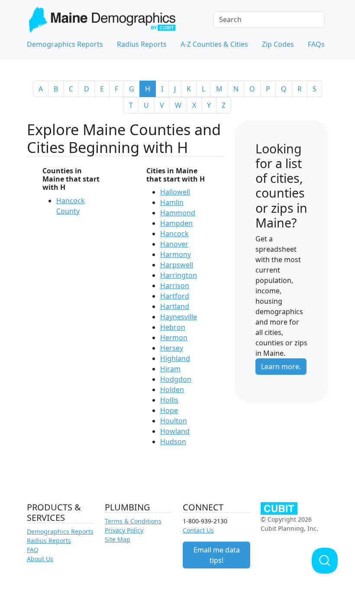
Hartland (174, 306)
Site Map (117, 539)
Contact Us (198, 530)
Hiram (170, 368)
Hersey (171, 348)
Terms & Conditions (133, 521)
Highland (175, 358)
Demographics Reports (65, 44)
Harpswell (176, 265)
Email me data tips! (217, 555)
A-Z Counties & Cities (214, 44)
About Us (40, 559)
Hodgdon (175, 379)
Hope (169, 410)
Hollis (169, 400)
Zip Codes (278, 44)
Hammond (177, 213)
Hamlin (172, 202)
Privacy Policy (124, 530)
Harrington (178, 275)
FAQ (33, 550)
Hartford (174, 296)
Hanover (174, 244)
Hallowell (175, 192)
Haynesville (178, 316)
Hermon (173, 337)
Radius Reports (142, 44)
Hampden (176, 223)
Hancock (174, 233)
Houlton (173, 420)
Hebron (172, 327)
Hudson (173, 441)
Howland (175, 431)
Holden (172, 389)
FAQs (316, 44)
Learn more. (281, 366)
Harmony (175, 254)
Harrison (174, 285)
